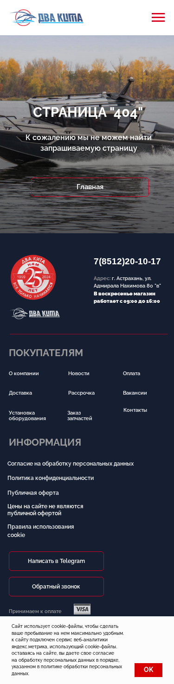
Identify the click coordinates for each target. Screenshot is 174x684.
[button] (56, 586)
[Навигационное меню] (158, 17)
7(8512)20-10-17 (127, 261)
